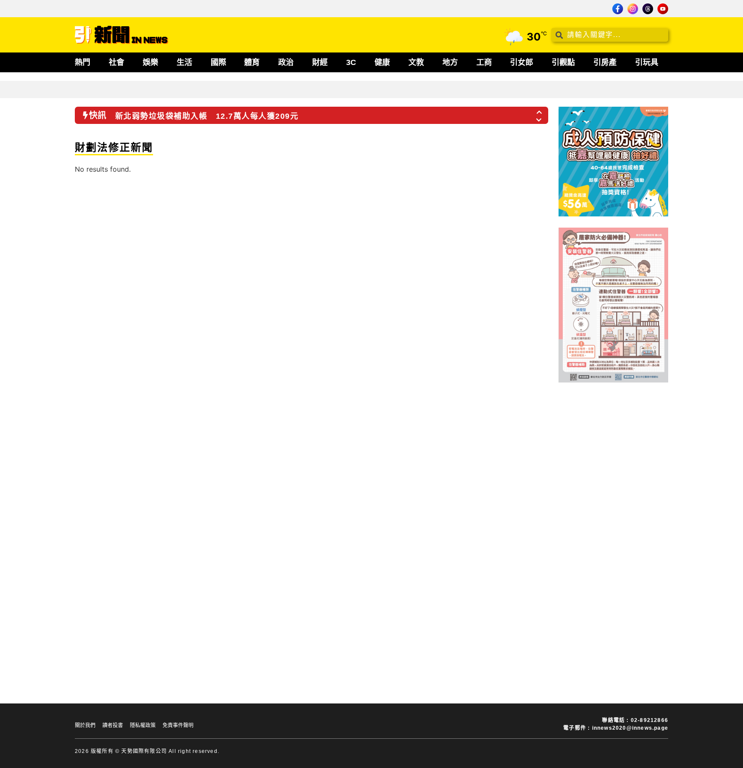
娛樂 (150, 62)
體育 (252, 62)
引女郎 (521, 62)
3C (351, 62)
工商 (484, 62)
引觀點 (563, 62)
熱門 (82, 62)
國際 (218, 62)
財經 (320, 62)
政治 (286, 62)
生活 (184, 62)
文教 (416, 62)
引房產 (605, 62)
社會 (116, 62)
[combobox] (609, 35)
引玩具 (646, 62)
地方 (450, 62)
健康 (382, 62)
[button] (540, 110)
